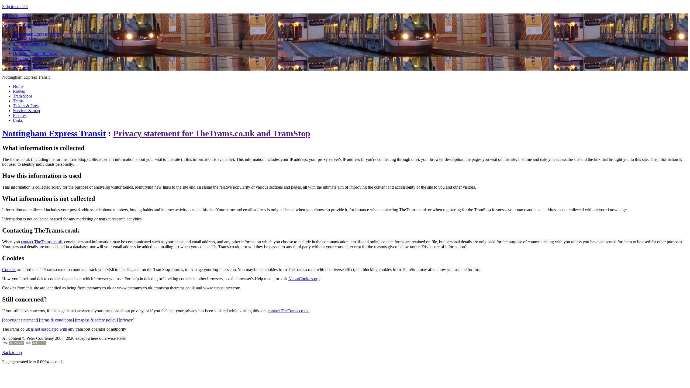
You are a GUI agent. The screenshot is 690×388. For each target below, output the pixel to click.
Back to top (12, 352)
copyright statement (20, 320)
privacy (126, 320)
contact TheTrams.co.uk (41, 242)
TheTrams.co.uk (16, 15)
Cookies (9, 269)
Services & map (26, 110)
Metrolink (21, 48)
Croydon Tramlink (28, 58)
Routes (19, 91)
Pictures (19, 115)
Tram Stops (22, 96)
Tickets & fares (26, 105)
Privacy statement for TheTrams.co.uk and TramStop (211, 133)
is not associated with (49, 329)
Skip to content (15, 6)
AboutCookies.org (304, 278)
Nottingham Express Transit (26, 25)
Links (18, 120)
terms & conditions (56, 320)
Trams (18, 101)
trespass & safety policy (96, 320)
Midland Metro (26, 39)
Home (18, 86)
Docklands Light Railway (35, 53)
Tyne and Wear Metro (31, 68)
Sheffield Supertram (30, 43)
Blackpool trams (27, 63)
